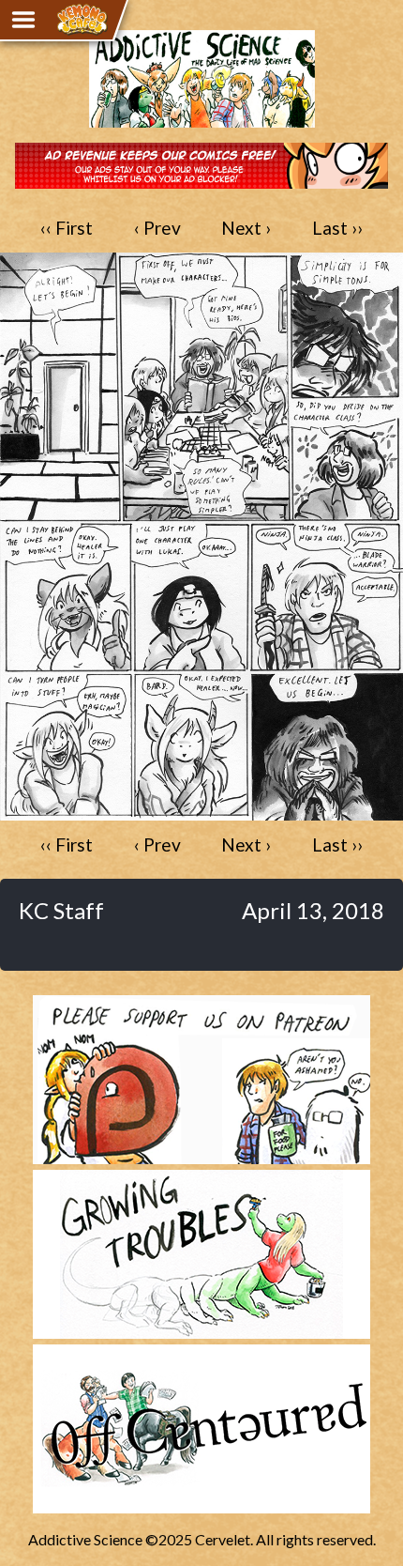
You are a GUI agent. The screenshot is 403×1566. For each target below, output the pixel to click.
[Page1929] (201, 812)
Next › (246, 227)
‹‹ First (66, 227)
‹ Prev (157, 227)
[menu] (23, 20)
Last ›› (337, 227)
